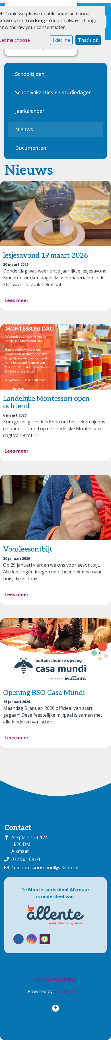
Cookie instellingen (55, 979)
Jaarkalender (29, 110)
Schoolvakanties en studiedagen (53, 92)
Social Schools (69, 991)
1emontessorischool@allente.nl (44, 867)
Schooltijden (29, 73)
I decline (61, 40)
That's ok (88, 40)
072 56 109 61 (25, 859)
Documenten (30, 147)
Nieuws (24, 129)
